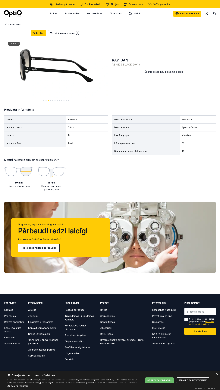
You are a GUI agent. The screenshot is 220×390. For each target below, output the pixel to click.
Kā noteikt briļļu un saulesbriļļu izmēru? (36, 159)
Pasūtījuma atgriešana (77, 347)
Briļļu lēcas (106, 333)
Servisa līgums (36, 355)
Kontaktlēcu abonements (42, 327)
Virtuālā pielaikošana (62, 33)
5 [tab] (52, 100)
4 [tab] (50, 100)
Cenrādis (70, 359)
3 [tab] (48, 100)
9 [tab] (61, 100)
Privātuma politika (162, 315)
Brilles (53, 13)
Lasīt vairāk (132, 382)
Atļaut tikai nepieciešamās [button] (193, 380)
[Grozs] (214, 14)
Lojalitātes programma (40, 321)
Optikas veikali (93, 4)
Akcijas (115, 4)
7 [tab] (57, 100)
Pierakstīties (200, 331)
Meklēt (137, 13)
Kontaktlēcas (94, 13)
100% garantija (161, 4)
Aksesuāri (116, 13)
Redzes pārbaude (65, 4)
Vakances (9, 337)
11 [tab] (66, 100)
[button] (73, 386)
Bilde (35, 33)
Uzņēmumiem (72, 353)
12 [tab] (68, 100)
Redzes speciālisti (14, 321)
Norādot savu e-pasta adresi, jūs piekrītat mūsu (202, 321)
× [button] (217, 374)
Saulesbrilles (72, 13)
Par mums (10, 315)
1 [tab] (43, 100)
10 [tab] (64, 100)
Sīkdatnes (158, 321)
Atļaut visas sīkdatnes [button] (159, 380)
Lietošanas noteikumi (164, 309)
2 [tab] (46, 100)
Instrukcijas (158, 327)
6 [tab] (55, 100)
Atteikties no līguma (163, 343)
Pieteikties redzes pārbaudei (39, 247)
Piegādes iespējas (74, 341)
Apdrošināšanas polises (41, 349)
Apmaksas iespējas (75, 335)
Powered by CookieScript (206, 388)
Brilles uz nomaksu (39, 333)
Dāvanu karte (136, 4)
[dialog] (110, 380)
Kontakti (8, 309)
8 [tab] (59, 100)
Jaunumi (33, 315)
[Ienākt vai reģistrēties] (206, 14)
